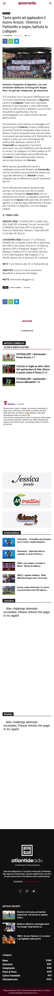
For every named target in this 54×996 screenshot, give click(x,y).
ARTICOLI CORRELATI (14, 343)
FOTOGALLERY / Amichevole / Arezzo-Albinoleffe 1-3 (31, 380)
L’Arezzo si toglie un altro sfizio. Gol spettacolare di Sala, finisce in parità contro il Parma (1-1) (33, 369)
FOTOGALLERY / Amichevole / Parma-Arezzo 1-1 (31, 356)
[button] (4, 3)
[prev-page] (4, 391)
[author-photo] (27, 327)
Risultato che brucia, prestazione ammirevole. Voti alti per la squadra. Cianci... (32, 915)
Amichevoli (12, 9)
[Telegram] (16, 41)
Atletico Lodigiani (15, 287)
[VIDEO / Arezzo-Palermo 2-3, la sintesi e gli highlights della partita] (9, 939)
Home (4, 9)
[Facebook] (5, 41)
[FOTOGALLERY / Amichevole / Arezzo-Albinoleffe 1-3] (9, 381)
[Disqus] (27, 431)
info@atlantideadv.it (32, 881)
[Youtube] (33, 891)
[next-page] (8, 391)
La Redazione (8, 35)
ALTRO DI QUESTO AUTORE (16, 347)
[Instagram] (27, 891)
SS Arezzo (27, 287)
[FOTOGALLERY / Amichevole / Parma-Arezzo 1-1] (9, 357)
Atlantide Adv (41, 993)
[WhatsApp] (10, 41)
